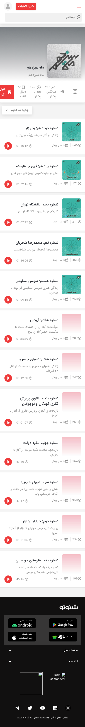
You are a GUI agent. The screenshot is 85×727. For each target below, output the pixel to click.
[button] (78, 6)
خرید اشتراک (26, 6)
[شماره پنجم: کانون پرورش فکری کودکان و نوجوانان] (42, 410)
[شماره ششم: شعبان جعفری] (42, 368)
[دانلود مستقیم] (22, 623)
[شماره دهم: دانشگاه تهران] (42, 213)
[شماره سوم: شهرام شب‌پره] (42, 490)
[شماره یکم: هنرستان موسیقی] (42, 569)
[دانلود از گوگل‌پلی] (63, 623)
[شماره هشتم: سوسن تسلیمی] (42, 289)
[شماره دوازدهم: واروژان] (42, 136)
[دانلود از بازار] (63, 636)
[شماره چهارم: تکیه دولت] (42, 451)
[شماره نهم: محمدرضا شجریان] (42, 251)
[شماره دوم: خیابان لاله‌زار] (42, 530)
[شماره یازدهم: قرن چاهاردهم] (42, 174)
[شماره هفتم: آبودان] (42, 328)
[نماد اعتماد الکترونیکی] (31, 684)
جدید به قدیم (20, 110)
